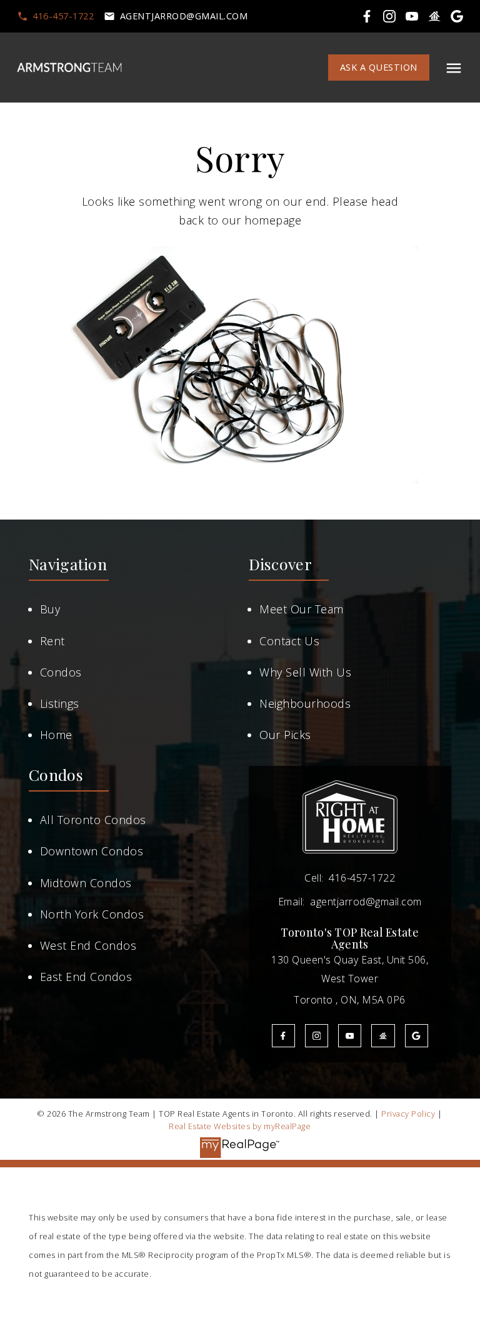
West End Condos (88, 945)
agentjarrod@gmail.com (184, 16)
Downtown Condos (92, 850)
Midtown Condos (86, 882)
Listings (59, 703)
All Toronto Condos (93, 819)
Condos (61, 672)
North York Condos (92, 914)
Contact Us (289, 640)
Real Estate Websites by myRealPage (240, 1126)
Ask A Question (379, 67)
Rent (52, 640)
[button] (55, 16)
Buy (50, 608)
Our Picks (285, 734)
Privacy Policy (408, 1113)
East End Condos (86, 976)
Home (56, 734)
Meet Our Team (301, 608)
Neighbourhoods (305, 703)
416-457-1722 (63, 16)
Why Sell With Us (305, 672)
